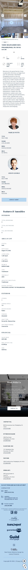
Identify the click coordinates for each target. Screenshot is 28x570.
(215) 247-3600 (7, 428)
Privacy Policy (20, 561)
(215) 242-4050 (6, 143)
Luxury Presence (14, 554)
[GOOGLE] (14, 545)
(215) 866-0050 (7, 463)
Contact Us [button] (14, 408)
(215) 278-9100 (7, 478)
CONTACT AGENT (14, 199)
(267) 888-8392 (6, 183)
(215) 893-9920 (7, 440)
